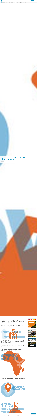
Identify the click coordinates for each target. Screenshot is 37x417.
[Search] (35, 2)
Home (6, 2)
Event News (16, 2)
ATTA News (9, 2)
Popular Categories (24, 2)
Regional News (20, 2)
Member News (12, 2)
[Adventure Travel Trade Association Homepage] (3, 1)
